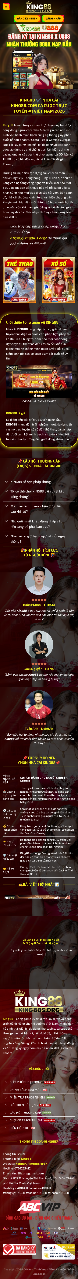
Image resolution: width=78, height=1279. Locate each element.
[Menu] (6, 7)
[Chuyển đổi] (6, 482)
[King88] (39, 6)
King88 (8, 125)
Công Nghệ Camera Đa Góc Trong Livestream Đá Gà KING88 (40, 941)
